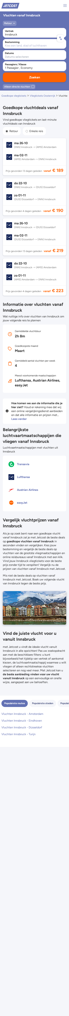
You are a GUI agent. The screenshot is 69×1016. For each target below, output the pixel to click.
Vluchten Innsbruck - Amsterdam (22, 714)
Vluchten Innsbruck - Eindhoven (21, 720)
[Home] (10, 5)
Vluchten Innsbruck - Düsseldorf (21, 727)
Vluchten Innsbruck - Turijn (18, 734)
